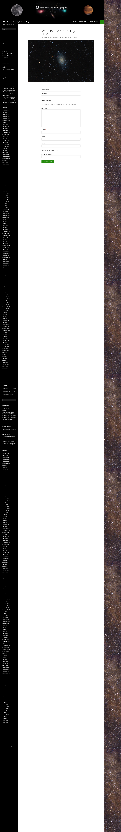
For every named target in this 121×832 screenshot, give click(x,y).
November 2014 (6, 253)
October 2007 (5, 348)
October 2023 (5, 134)
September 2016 (6, 235)
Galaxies (4, 41)
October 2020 (5, 168)
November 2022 (6, 146)
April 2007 (4, 360)
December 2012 (5, 277)
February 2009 (5, 320)
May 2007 (4, 358)
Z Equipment (5, 57)
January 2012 (5, 290)
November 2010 (6, 302)
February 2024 (5, 126)
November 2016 (6, 231)
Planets (4, 49)
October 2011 (5, 296)
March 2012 (5, 288)
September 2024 (6, 120)
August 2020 (5, 170)
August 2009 (5, 310)
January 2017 (5, 229)
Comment (44, 108)
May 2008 (4, 334)
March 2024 (5, 124)
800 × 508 (56, 37)
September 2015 (6, 245)
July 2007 (4, 354)
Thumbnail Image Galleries (8, 53)
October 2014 (5, 255)
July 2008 (4, 332)
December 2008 (5, 324)
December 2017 (5, 213)
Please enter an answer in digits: (50, 150)
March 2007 (5, 362)
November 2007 (6, 346)
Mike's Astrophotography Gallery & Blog (15, 22)
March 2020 (5, 180)
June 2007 (4, 356)
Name (43, 129)
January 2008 (5, 342)
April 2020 (4, 178)
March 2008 (5, 338)
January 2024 (5, 128)
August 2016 (5, 237)
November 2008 (6, 326)
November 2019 (6, 187)
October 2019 (5, 189)
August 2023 (5, 136)
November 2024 (6, 118)
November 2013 (6, 263)
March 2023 (5, 138)
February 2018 (5, 209)
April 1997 (4, 376)
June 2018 (4, 203)
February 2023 (5, 140)
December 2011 (5, 292)
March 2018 (5, 207)
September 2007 (6, 350)
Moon (3, 45)
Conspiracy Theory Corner (79, 21)
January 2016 (5, 243)
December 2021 (5, 154)
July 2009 (4, 312)
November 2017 (6, 215)
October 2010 (5, 304)
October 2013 (5, 265)
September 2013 (6, 267)
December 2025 (5, 114)
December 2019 (5, 186)
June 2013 (4, 269)
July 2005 (4, 374)
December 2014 (5, 251)
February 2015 (5, 247)
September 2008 (6, 330)
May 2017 (4, 221)
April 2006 (4, 370)
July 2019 (4, 191)
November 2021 (6, 156)
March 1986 (5, 380)
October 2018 (5, 201)
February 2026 (5, 110)
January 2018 (5, 211)
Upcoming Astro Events (7, 55)
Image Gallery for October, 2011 (70, 37)
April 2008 (4, 336)
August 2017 (5, 219)
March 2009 (5, 318)
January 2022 (5, 152)
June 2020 (4, 174)
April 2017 (4, 223)
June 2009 (4, 314)
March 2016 (5, 241)
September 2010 (6, 306)
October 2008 (5, 328)
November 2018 (6, 199)
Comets (4, 37)
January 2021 (5, 162)
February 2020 (5, 182)
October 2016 (5, 233)
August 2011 (5, 300)
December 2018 (5, 197)
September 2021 (6, 158)
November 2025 (6, 116)
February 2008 (5, 340)
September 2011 (6, 298)
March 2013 (5, 273)
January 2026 (5, 112)
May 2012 (4, 285)
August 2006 (5, 368)
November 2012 (6, 279)
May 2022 (4, 150)
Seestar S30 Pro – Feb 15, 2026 (9, 75)
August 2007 (5, 352)
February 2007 (5, 364)
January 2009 (5, 322)
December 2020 (5, 164)
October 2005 (5, 372)
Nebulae (4, 47)
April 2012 (4, 287)
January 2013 (5, 275)
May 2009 (4, 316)
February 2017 (5, 227)
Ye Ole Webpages (94, 21)
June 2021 (4, 160)
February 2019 (5, 193)
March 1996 (5, 378)
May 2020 (4, 176)
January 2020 (5, 184)
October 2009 (5, 308)
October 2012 (5, 281)
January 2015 (5, 249)
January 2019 (5, 195)
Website (43, 143)
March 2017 (5, 225)
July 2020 (4, 172)
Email (43, 136)
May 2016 (4, 239)
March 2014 (5, 259)
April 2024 (4, 122)
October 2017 (5, 217)
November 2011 (6, 294)
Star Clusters (5, 51)
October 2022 (5, 148)
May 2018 (4, 205)
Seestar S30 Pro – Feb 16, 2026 (9, 73)
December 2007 (5, 344)
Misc (3, 43)
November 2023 (6, 132)
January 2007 (5, 366)
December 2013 (5, 261)
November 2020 (6, 166)
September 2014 (6, 257)
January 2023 (5, 142)
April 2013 (4, 271)
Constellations (5, 39)
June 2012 (4, 283)
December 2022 (5, 144)
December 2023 (5, 130)
